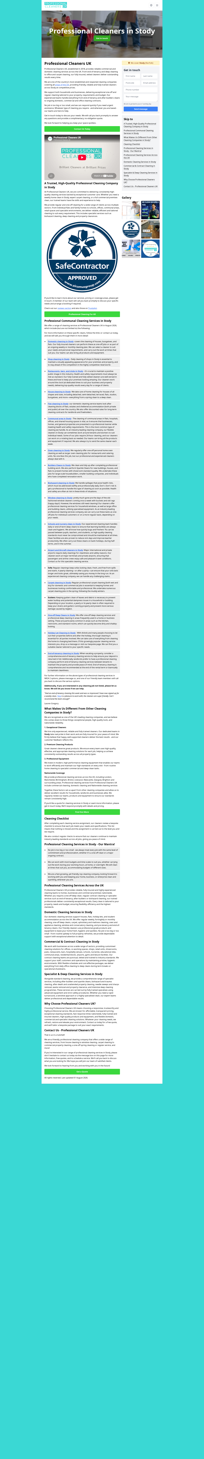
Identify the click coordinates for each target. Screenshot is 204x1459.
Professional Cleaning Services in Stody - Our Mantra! (138, 149)
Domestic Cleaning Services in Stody (140, 162)
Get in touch (102, 38)
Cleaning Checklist (132, 144)
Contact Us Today (82, 129)
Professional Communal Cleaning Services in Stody (138, 132)
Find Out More (82, 812)
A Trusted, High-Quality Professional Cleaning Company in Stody (140, 125)
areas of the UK (62, 84)
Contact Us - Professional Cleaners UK (141, 186)
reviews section (64, 308)
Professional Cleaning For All (82, 314)
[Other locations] (151, 5)
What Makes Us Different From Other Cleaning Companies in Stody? (140, 138)
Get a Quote (82, 1071)
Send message (140, 109)
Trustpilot (92, 308)
